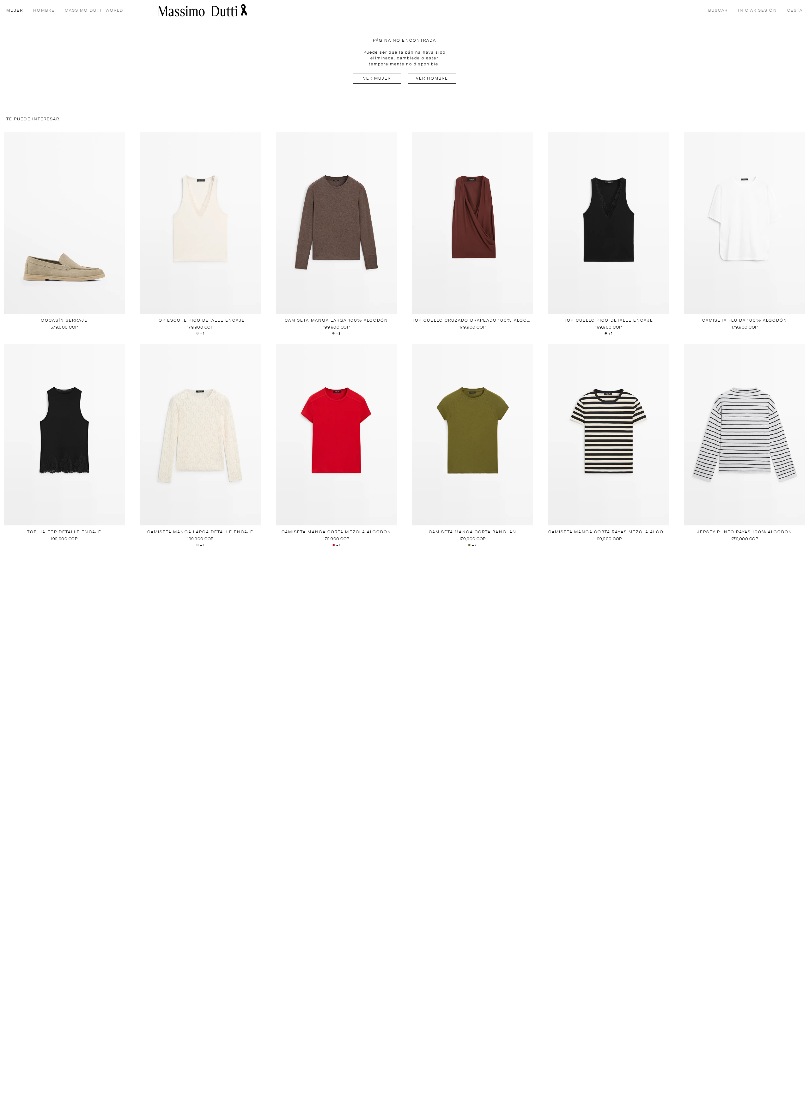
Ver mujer (377, 78)
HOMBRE (43, 11)
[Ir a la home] (203, 10)
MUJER (14, 11)
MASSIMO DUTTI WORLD (94, 11)
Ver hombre (432, 78)
